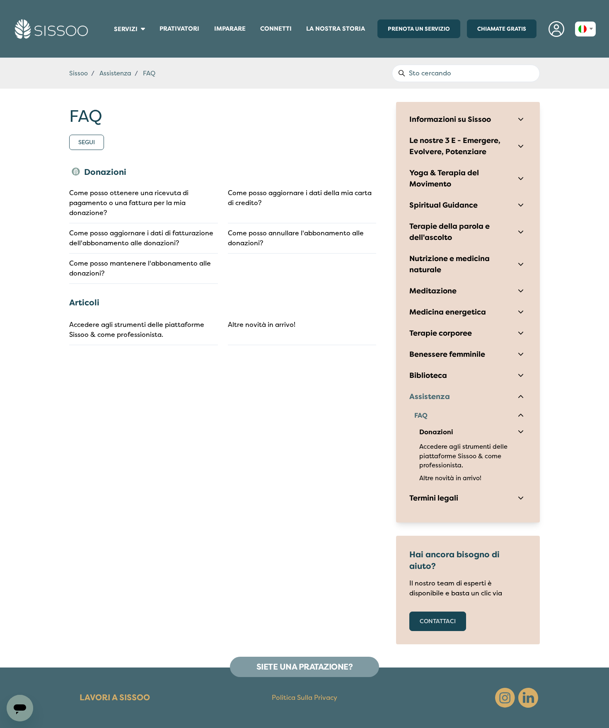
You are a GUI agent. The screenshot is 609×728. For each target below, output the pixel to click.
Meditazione (433, 290)
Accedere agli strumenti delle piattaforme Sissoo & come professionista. (136, 330)
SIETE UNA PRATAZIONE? (304, 667)
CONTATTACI (438, 621)
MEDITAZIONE (109, 42)
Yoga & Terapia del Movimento (444, 178)
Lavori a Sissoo (115, 697)
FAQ (149, 73)
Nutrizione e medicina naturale (449, 264)
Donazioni (105, 172)
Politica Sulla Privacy (304, 698)
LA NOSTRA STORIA (335, 28)
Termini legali (433, 498)
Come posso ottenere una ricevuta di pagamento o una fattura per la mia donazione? (128, 203)
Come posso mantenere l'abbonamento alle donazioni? (140, 268)
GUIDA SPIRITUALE (110, 48)
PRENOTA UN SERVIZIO (419, 28)
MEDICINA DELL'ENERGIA (111, 40)
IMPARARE (233, 30)
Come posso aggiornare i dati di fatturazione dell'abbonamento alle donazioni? (141, 238)
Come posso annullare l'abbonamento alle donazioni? (296, 238)
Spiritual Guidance (443, 205)
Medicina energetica (447, 312)
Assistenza (115, 73)
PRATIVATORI (179, 30)
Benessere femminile (447, 354)
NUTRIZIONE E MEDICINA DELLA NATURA (112, 44)
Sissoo (78, 73)
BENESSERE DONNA (110, 37)
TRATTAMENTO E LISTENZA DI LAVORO (111, 46)
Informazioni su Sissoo (450, 119)
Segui (86, 142)
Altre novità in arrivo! (261, 325)
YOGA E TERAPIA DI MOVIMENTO (112, 50)
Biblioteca (428, 375)
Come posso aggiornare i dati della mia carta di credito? (300, 198)
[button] (556, 29)
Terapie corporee (440, 333)
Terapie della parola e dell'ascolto (449, 232)
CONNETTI (276, 30)
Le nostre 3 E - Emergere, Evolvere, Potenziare (454, 146)
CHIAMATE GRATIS (501, 28)
